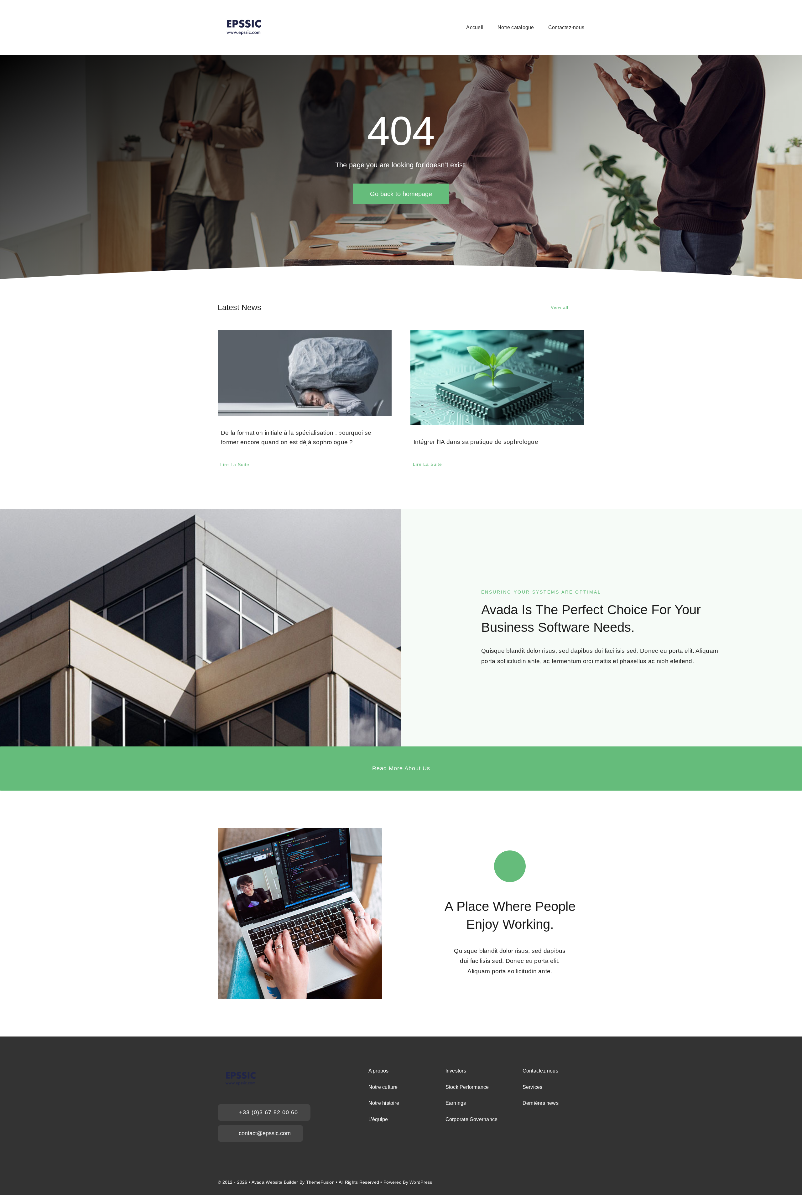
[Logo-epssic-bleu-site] (243, 14)
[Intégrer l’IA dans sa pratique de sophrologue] (497, 377)
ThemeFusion (320, 1182)
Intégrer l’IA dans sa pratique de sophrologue (476, 442)
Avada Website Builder (275, 1182)
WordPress (420, 1182)
